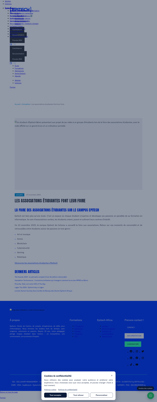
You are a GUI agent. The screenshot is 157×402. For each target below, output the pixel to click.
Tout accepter (55, 395)
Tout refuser (78, 395)
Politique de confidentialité (67, 390)
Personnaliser (101, 395)
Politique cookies (50, 390)
